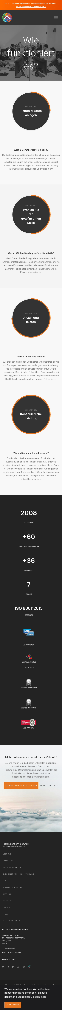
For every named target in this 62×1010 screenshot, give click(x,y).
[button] (56, 16)
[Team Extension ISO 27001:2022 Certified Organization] (28, 702)
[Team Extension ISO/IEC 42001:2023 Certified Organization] (28, 682)
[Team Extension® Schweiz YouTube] (18, 966)
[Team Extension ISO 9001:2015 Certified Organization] (28, 722)
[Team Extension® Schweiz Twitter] (3, 966)
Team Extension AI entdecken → (31, 7)
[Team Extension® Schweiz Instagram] (24, 966)
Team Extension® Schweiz (15, 844)
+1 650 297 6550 (9, 948)
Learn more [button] (39, 996)
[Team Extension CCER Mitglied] (29, 658)
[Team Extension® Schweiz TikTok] (29, 966)
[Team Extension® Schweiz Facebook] (8, 966)
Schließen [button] (12, 1004)
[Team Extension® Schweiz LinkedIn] (13, 966)
